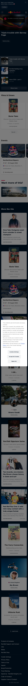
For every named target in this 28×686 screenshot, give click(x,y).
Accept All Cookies (14, 356)
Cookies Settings (14, 352)
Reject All (14, 361)
